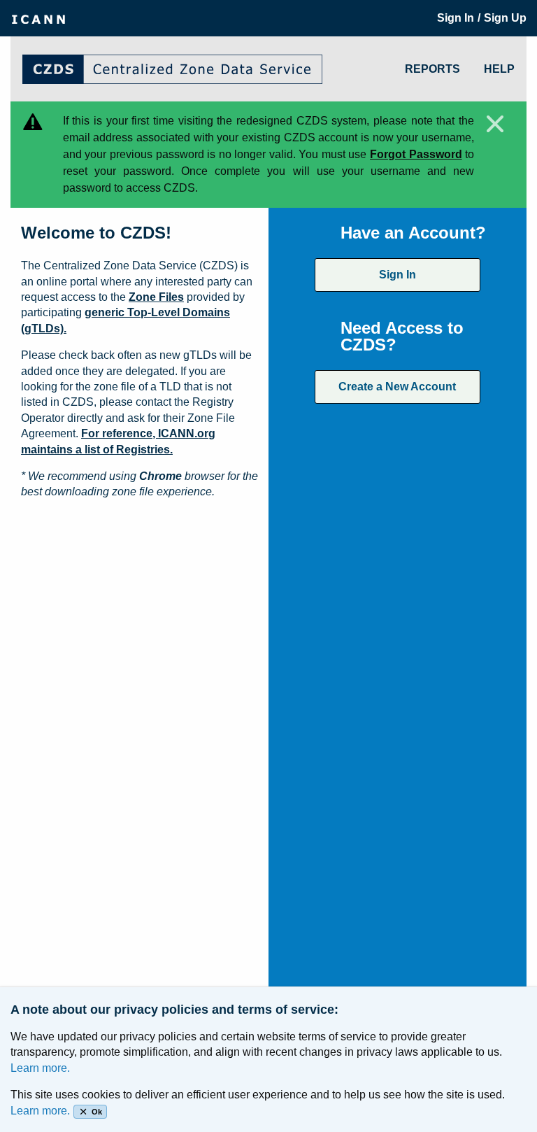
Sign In (397, 275)
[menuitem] (38, 18)
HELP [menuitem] (499, 69)
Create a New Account (397, 386)
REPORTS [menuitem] (432, 69)
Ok (97, 1112)
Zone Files (156, 297)
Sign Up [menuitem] (505, 18)
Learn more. (40, 1068)
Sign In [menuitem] (455, 18)
